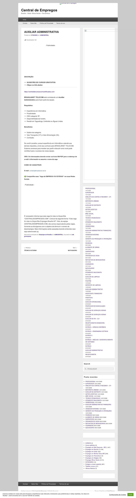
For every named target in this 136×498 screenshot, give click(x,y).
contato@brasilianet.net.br (37, 170)
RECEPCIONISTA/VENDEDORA (95, 323)
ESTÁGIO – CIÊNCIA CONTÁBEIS (95, 327)
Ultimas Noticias (90, 468)
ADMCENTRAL (44, 35)
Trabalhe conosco (90, 466)
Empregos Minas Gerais (92, 460)
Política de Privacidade (46, 23)
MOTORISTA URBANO (92, 201)
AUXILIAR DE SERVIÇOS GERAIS (95, 310)
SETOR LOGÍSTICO (91, 209)
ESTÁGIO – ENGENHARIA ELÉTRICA (96, 331)
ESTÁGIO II (88, 335)
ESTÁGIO (88, 346)
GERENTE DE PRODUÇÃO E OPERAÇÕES (98, 239)
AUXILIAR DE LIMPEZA (92, 277)
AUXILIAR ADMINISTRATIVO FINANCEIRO (98, 230)
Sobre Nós (33, 23)
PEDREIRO (88, 243)
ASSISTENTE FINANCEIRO (93, 293)
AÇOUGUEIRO (89, 268)
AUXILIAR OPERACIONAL (93, 302)
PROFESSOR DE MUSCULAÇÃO (95, 306)
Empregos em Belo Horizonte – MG (95, 447)
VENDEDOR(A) (89, 226)
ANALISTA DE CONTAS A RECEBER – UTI (98, 197)
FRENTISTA (89, 298)
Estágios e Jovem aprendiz (93, 464)
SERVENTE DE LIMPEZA (93, 285)
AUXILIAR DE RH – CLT (92, 319)
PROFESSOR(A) (90, 188)
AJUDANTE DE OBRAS (92, 247)
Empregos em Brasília (45, 234)
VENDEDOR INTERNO (92, 235)
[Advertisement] (50, 61)
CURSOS (88, 443)
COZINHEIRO (89, 264)
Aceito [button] (130, 495)
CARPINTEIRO (89, 251)
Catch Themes (111, 491)
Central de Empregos (39, 9)
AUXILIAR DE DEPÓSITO (93, 205)
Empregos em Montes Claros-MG (95, 454)
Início (24, 20)
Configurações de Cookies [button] (117, 495)
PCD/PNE (88, 281)
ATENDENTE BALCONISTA (93, 222)
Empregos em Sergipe (91, 458)
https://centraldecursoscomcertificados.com (39, 91)
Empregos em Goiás (91, 451)
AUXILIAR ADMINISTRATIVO (94, 289)
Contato (25, 23)
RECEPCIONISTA (90, 354)
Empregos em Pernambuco (93, 456)
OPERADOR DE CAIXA (92, 256)
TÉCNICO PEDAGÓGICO (92, 218)
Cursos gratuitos (90, 445)
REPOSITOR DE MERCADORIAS (95, 260)
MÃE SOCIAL (89, 214)
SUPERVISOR (89, 193)
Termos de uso (60, 23)
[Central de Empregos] (68, 3)
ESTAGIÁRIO (89, 462)
